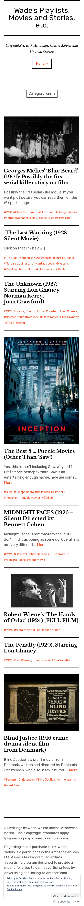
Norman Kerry (15, 317)
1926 (9, 554)
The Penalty (62, 660)
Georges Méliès (67, 212)
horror (10, 218)
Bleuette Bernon (26, 212)
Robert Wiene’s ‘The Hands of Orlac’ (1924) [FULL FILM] (41, 617)
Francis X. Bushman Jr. (54, 554)
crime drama (66, 779)
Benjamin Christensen (20, 779)
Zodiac (48, 498)
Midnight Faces (16, 560)
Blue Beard (47, 212)
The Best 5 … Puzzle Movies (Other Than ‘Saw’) (39, 454)
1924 (9, 630)
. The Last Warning (18, 258)
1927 (9, 311)
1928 (36, 258)
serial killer (47, 218)
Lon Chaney (69, 311)
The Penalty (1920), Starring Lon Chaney (40, 648)
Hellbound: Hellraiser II (51, 492)
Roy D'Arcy (28, 269)
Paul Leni (12, 269)
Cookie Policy (14, 889)
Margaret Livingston (19, 263)
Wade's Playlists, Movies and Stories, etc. (42, 17)
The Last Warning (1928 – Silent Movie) (38, 236)
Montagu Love (44, 263)
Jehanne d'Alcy (27, 218)
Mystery (62, 263)
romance (33, 317)
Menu (40, 64)
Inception (12, 498)
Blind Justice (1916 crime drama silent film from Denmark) (36, 744)
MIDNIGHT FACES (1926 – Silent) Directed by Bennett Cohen (39, 518)
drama (20, 311)
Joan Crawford (49, 311)
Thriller (61, 269)
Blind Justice (46, 779)
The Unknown (70, 317)
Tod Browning (16, 323)
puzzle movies (31, 498)
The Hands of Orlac (47, 630)
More (8, 482)
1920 (9, 660)
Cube (9, 492)
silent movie (46, 269)
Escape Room (25, 492)
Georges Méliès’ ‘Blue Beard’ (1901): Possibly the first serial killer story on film (41, 177)
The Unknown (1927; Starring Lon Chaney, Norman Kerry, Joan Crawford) (32, 293)
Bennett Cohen (26, 554)
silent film (63, 218)
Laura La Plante (64, 258)
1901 (9, 212)
